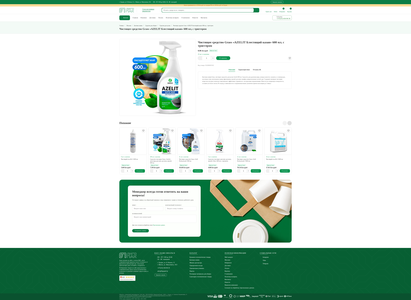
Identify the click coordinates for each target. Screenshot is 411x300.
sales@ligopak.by (162, 271)
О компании (229, 274)
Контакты (228, 279)
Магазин (227, 260)
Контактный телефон (173, 205)
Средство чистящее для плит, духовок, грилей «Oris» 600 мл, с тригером (219, 160)
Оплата (227, 268)
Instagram (266, 257)
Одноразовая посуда (196, 265)
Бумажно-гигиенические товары (200, 257)
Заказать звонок (277, 2)
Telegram (265, 263)
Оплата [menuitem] (160, 18)
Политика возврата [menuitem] (172, 18)
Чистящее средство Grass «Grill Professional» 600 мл (188, 160)
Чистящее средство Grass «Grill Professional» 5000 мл (246, 160)
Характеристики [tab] (244, 69)
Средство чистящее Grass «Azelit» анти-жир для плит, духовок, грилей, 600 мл (161, 161)
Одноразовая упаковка (197, 268)
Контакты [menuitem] (204, 18)
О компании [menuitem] (185, 18)
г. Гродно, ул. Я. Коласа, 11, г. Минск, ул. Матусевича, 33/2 (135, 2)
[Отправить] (256, 10)
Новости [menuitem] (195, 18)
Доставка (228, 265)
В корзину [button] (140, 171)
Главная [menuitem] (135, 18)
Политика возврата (231, 277)
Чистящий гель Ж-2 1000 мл (129, 159)
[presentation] (285, 123)
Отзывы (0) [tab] (257, 69)
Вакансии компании (231, 285)
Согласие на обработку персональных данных (239, 288)
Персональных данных (159, 225)
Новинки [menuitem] (144, 18)
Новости (227, 282)
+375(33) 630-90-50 (163, 268)
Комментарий (137, 213)
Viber (264, 260)
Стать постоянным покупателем (148, 10)
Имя (134, 205)
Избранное (228, 263)
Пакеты (192, 271)
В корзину (223, 58)
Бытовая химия (194, 260)
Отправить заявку (140, 230)
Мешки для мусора (196, 263)
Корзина (227, 271)
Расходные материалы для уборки (200, 274)
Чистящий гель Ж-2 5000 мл (274, 159)
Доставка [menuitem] (152, 18)
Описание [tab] (232, 69)
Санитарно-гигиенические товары (201, 277)
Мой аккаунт (229, 257)
